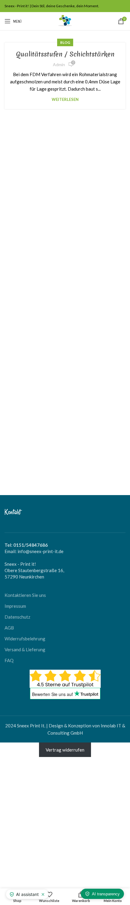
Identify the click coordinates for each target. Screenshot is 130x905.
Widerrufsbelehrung (25, 638)
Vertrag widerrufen (65, 749)
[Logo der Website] (65, 20)
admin (59, 64)
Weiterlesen (65, 99)
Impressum (15, 606)
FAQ (9, 660)
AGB (9, 627)
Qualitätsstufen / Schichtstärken (65, 54)
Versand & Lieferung (25, 649)
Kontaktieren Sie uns (25, 595)
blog (65, 42)
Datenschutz (17, 617)
